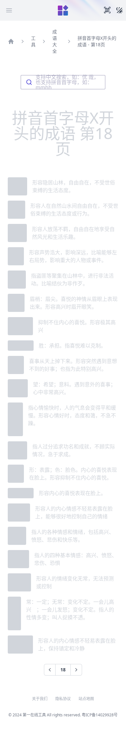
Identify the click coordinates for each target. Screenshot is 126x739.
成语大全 (54, 41)
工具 (33, 41)
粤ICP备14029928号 (100, 715)
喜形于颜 (20, 493)
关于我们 (39, 698)
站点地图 (86, 698)
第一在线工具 (34, 715)
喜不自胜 (20, 345)
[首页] (11, 41)
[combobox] (63, 82)
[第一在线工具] (63, 10)
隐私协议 (63, 698)
